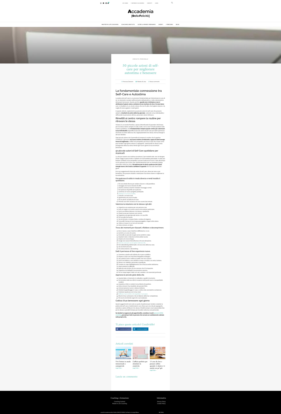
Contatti (149, 3)
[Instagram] (101, 3)
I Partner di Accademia (137, 3)
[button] (123, 329)
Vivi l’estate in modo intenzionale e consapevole (123, 364)
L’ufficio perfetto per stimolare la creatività (140, 364)
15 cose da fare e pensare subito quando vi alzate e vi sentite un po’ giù (157, 365)
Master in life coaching (110, 24)
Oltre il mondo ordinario (147, 24)
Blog (177, 24)
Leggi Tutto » (119, 368)
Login (156, 3)
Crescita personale (140, 59)
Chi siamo (125, 3)
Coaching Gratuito (128, 24)
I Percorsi (169, 24)
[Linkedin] (106, 3)
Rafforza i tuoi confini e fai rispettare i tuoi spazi (133, 294)
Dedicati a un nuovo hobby (127, 193)
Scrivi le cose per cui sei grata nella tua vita (132, 243)
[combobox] (175, 3)
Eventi (161, 24)
